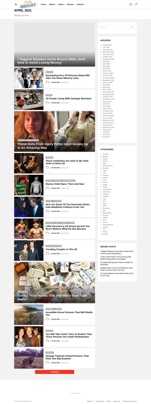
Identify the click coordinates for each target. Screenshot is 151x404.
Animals (50, 352)
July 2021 (106, 61)
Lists (104, 199)
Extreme (70, 4)
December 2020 (108, 78)
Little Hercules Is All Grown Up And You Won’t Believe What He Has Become (68, 227)
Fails (104, 173)
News (105, 203)
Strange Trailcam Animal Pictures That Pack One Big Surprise (67, 357)
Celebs (49, 72)
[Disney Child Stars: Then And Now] (28, 185)
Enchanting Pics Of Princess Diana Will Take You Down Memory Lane (68, 76)
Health (105, 185)
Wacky (105, 232)
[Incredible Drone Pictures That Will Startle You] (28, 314)
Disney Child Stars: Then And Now (65, 184)
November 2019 (108, 94)
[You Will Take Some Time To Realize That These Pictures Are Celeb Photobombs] (28, 336)
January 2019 (107, 113)
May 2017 (106, 137)
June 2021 (106, 64)
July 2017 (106, 132)
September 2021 (109, 59)
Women (105, 234)
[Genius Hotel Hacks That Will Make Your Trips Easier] (54, 282)
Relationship (107, 213)
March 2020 (107, 90)
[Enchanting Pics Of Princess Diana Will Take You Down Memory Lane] (28, 78)
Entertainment (32, 140)
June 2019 (106, 106)
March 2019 (107, 108)
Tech (104, 220)
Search (132, 27)
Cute (104, 163)
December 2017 (108, 120)
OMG (57, 223)
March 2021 (107, 71)
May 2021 (106, 66)
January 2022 (107, 50)
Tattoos (105, 217)
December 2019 (108, 92)
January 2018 (107, 118)
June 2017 (106, 134)
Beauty (105, 156)
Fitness (105, 177)
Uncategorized (108, 225)
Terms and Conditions (130, 401)
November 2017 (108, 122)
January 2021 (107, 75)
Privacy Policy (100, 401)
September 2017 (109, 127)
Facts (105, 170)
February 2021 (108, 73)
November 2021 (108, 54)
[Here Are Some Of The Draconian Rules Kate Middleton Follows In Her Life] (28, 207)
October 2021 (107, 57)
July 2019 (106, 104)
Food (104, 180)
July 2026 (106, 47)
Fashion (105, 175)
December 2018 (108, 115)
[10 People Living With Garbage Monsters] (28, 99)
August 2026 (107, 45)
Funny (43, 4)
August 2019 (107, 101)
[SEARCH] (131, 4)
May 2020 (106, 85)
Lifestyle (80, 4)
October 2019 (107, 97)
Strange (64, 223)
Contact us (116, 401)
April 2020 (106, 87)
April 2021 (106, 68)
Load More (54, 372)
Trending (136, 4)
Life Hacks (22, 292)
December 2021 (108, 52)
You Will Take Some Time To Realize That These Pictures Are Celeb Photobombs (69, 335)
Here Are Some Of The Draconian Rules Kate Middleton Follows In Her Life (68, 205)
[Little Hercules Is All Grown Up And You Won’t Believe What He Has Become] (28, 228)
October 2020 (107, 82)
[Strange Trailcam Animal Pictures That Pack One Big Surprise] (28, 358)
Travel (58, 309)
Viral (71, 223)
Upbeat (52, 4)
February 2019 (108, 111)
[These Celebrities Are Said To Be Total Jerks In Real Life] (28, 163)
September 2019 (109, 99)
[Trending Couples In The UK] (28, 250)
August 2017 (107, 130)
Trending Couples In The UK (61, 249)
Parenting (106, 208)
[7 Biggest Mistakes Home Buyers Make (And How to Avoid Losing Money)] (54, 44)
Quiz (104, 210)
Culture (61, 4)
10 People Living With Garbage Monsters (68, 98)
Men (104, 201)
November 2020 (108, 80)
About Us (90, 401)
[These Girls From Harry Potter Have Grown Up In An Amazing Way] (54, 131)
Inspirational (107, 189)
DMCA (109, 401)
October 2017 (107, 125)
